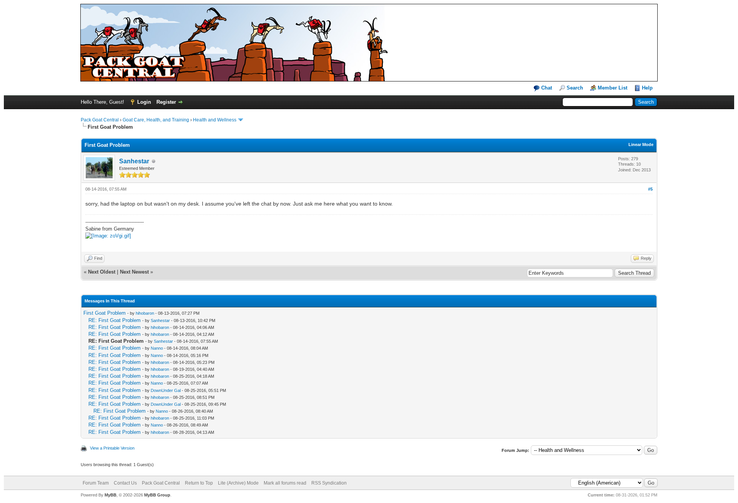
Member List (612, 88)
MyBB (110, 495)
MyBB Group (157, 495)
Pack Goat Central (100, 120)
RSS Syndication (329, 483)
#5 (650, 189)
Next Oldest (101, 272)
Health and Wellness (214, 120)
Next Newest (134, 272)
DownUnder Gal (166, 390)
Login (144, 102)
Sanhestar (134, 161)
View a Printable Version (112, 448)
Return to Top (199, 483)
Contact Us (125, 483)
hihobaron (145, 313)
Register (166, 102)
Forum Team (96, 483)
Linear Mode (640, 144)
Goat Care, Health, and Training (156, 120)
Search (575, 88)
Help (647, 88)
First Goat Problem (104, 313)
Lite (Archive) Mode (238, 483)
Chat (546, 88)
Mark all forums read (285, 483)
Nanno (157, 348)
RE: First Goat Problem (114, 320)
